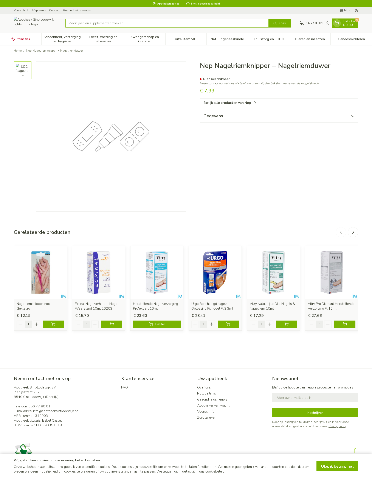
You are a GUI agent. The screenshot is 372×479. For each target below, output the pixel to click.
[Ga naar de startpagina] (35, 23)
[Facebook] (355, 450)
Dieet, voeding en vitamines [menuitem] (106, 39)
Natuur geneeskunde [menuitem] (229, 40)
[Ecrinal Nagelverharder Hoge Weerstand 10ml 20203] (98, 272)
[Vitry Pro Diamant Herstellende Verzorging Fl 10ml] (331, 272)
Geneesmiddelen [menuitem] (355, 40)
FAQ (124, 387)
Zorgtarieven (206, 417)
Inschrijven (315, 412)
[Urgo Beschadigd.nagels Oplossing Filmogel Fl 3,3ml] (215, 272)
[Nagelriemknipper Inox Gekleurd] (40, 272)
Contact (54, 10)
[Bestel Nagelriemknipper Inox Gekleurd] (53, 324)
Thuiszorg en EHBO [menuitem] (271, 40)
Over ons (204, 387)
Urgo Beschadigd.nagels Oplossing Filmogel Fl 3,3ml (212, 306)
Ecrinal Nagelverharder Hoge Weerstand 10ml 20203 (96, 306)
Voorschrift (21, 10)
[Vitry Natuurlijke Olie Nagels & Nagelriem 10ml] (273, 272)
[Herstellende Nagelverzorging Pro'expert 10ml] (156, 272)
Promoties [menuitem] (23, 39)
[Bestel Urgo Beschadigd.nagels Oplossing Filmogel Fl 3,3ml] (228, 324)
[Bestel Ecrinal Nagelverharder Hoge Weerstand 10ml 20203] (111, 324)
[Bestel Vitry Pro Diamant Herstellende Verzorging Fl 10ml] (344, 324)
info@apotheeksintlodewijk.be (56, 411)
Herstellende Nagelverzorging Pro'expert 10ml (155, 306)
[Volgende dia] (353, 232)
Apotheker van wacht (213, 405)
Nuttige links (206, 393)
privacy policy (337, 426)
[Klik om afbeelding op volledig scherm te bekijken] (111, 136)
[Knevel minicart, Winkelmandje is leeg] (337, 23)
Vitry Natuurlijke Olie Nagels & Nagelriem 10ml (272, 306)
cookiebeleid (215, 471)
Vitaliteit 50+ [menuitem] (190, 40)
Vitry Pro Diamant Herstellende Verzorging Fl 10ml (331, 306)
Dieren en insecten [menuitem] (312, 40)
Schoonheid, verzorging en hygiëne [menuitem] (63, 39)
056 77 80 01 (39, 406)
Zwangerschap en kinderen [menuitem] (147, 39)
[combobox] (167, 23)
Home (18, 51)
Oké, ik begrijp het (337, 466)
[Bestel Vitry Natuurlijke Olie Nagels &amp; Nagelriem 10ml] (286, 324)
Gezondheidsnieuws (77, 10)
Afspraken (39, 10)
